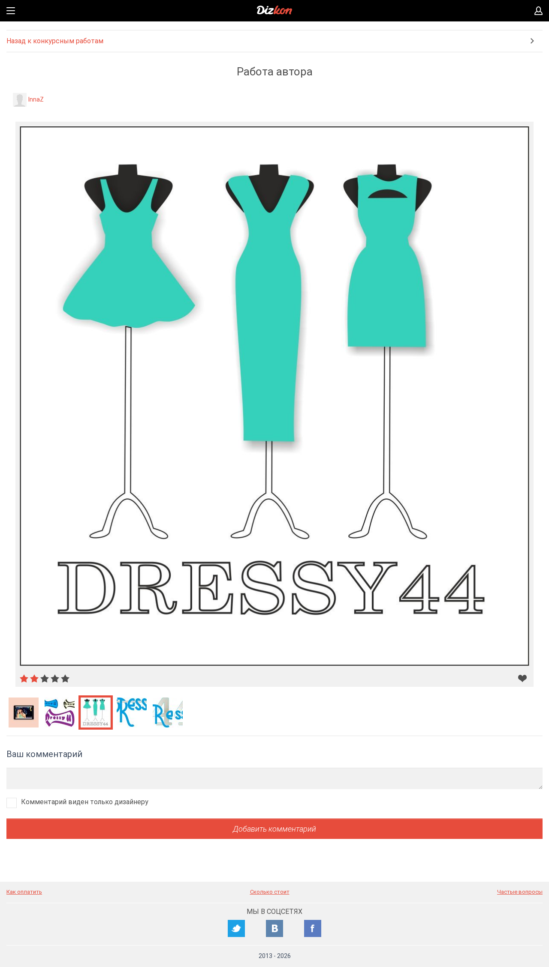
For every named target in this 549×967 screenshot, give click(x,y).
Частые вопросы (520, 892)
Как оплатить (24, 892)
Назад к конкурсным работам (54, 41)
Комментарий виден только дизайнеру (84, 802)
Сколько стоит (270, 892)
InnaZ (36, 99)
